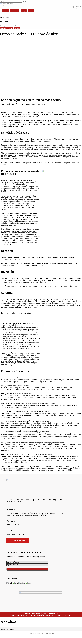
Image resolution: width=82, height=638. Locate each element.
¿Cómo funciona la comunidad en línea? (18, 394)
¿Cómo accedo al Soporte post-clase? (17, 386)
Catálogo (15, 11)
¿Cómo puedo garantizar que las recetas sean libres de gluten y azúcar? (29, 454)
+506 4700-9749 (76, 6)
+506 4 (9, 525)
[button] (41, 378)
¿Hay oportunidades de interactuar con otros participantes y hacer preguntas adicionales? (34, 443)
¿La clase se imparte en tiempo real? (17, 378)
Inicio (5, 11)
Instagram (27, 215)
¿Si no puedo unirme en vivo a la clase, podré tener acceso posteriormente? (30, 403)
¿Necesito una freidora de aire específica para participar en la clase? (27, 421)
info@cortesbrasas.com (15, 535)
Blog (23, 11)
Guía (31, 11)
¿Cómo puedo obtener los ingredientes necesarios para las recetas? (27, 431)
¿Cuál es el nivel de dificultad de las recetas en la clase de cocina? (27, 411)
